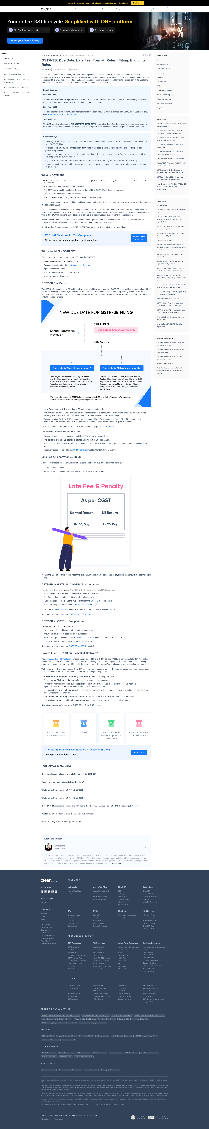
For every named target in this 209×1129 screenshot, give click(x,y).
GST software (122, 896)
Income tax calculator (75, 985)
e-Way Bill (160, 77)
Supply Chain (161, 108)
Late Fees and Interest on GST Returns (170, 159)
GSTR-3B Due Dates (11, 69)
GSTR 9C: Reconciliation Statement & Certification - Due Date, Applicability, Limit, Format (171, 247)
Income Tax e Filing (74, 891)
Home (43, 55)
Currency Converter (124, 999)
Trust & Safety (46, 941)
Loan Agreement (148, 957)
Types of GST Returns (164, 240)
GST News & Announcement (77, 955)
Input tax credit (123, 905)
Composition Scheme (80, 265)
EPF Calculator (148, 996)
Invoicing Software (99, 923)
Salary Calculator (149, 993)
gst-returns (56, 55)
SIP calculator (72, 996)
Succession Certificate (150, 960)
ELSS (120, 952)
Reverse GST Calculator (165, 363)
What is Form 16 (98, 952)
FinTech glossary (46, 933)
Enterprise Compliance (164, 90)
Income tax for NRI (99, 899)
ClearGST (146, 891)
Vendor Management (164, 99)
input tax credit (84, 637)
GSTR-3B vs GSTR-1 (78, 646)
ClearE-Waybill (148, 894)
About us (44, 914)
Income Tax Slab (98, 947)
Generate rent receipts (100, 993)
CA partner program (74, 915)
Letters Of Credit (148, 971)
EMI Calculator (73, 988)
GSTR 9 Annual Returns (76, 958)
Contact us (44, 916)
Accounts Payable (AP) (164, 103)
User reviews (45, 924)
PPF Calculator (98, 985)
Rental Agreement (149, 968)
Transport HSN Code (150, 920)
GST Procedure (73, 952)
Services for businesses (101, 926)
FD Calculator (122, 991)
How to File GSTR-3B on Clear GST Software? (16, 94)
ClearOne (96, 918)
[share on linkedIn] (145, 847)
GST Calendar (108, 426)
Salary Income (98, 955)
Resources (105, 9)
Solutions (91, 9)
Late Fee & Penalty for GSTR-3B (15, 74)
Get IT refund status (150, 991)
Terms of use (58, 1119)
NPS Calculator (98, 999)
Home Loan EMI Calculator (102, 996)
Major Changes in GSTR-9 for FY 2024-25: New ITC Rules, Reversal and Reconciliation (171, 186)
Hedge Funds (122, 958)
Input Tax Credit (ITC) (164, 68)
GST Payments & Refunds (77, 961)
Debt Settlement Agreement (152, 966)
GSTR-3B (71, 969)
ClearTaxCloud (73, 923)
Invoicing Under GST (75, 963)
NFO (119, 963)
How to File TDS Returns (101, 958)
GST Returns (161, 81)
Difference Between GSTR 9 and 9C (169, 299)
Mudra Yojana (148, 952)
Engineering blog (46, 927)
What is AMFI (122, 966)
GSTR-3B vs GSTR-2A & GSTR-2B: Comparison (16, 81)
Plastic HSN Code (149, 923)
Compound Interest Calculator (153, 1002)
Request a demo (159, 9)
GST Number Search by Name (153, 999)
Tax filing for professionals (127, 915)
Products (78, 9)
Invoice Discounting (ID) (165, 95)
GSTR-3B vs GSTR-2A (79, 614)
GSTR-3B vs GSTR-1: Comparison (16, 87)
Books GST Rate (149, 929)
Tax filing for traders (124, 918)
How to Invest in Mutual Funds (128, 947)
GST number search (100, 988)
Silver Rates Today (124, 996)
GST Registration (163, 64)
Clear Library (45, 930)
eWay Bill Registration (150, 902)
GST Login (121, 894)
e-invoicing (121, 902)
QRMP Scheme (80, 450)
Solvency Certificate (150, 963)
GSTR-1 (94, 601)
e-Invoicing (160, 73)
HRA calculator (123, 985)
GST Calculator (162, 205)
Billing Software (98, 920)
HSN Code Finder (149, 915)
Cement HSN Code (149, 918)
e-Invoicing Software (150, 896)
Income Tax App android (101, 891)
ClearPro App (72, 926)
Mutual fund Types (124, 950)
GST (49, 55)
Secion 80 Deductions (100, 896)
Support (43, 902)
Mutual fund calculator (75, 991)
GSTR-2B (61, 609)
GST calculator (73, 999)
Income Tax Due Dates (101, 969)
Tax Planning (72, 894)
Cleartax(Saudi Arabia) (48, 944)
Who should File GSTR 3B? (13, 63)
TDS (158, 86)
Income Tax (97, 894)
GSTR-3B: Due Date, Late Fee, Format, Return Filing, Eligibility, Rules (82, 55)
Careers (43, 919)
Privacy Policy (45, 1119)
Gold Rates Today (124, 993)
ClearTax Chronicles (48, 935)
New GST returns (124, 899)
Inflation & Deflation (149, 955)
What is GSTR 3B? (10, 58)
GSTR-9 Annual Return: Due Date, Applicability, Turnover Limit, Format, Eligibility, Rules (169, 219)
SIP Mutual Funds (124, 955)
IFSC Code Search (99, 991)
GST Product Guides (48, 938)
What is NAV (122, 969)
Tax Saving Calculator (150, 988)
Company (119, 9)
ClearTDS (146, 899)
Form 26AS (97, 950)
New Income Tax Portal (101, 961)
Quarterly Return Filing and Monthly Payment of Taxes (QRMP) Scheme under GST (171, 277)
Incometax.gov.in (98, 963)
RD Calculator (122, 988)
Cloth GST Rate (148, 926)
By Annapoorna (46, 69)
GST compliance (83, 604)
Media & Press (46, 922)
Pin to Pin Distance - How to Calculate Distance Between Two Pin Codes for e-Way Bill (170, 370)
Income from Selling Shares (102, 966)
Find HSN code (148, 985)
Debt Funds (122, 961)
